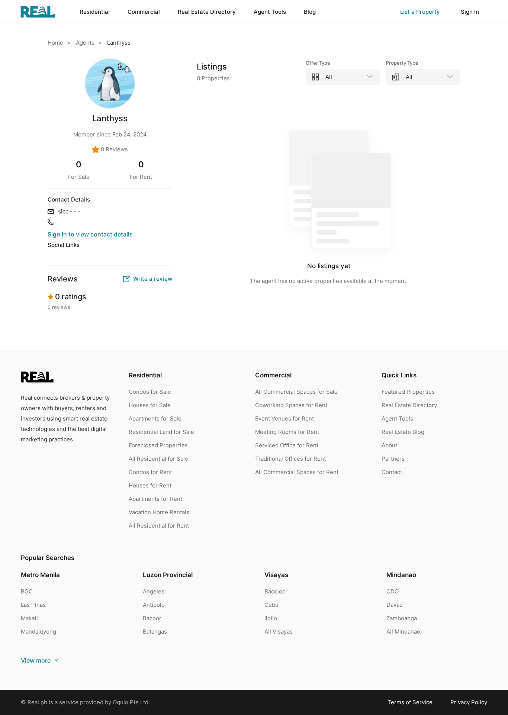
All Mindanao (403, 631)
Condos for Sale (150, 391)
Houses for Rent (150, 485)
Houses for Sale (150, 405)
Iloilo (270, 618)
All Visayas (278, 631)
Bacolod (275, 591)
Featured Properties (408, 391)
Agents (85, 42)
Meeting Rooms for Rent (287, 431)
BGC (27, 591)
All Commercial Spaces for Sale (296, 391)
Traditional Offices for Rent (290, 458)
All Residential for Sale (158, 458)
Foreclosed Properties (158, 445)
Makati (29, 618)
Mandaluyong (38, 631)
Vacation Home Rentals (159, 512)
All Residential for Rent (159, 525)
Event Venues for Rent (284, 418)
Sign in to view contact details (90, 234)
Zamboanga (401, 618)
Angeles (153, 591)
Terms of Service (410, 702)
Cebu (271, 604)
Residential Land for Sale (161, 431)
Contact (392, 472)
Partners (393, 458)
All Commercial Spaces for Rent (296, 472)
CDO (392, 591)
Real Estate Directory (409, 405)
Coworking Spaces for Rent (291, 405)
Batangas (155, 631)
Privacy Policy (468, 702)
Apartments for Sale (155, 418)
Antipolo (154, 604)
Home (55, 42)
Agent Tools (397, 418)
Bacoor (152, 618)
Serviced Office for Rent (286, 445)
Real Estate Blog (403, 431)
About (389, 445)
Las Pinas (33, 604)
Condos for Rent (150, 472)
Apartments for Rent (155, 498)
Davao (394, 604)
